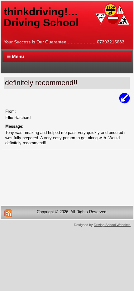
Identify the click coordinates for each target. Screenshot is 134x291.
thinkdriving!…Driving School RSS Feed (8, 213)
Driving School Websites (112, 225)
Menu (15, 56)
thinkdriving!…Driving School (41, 17)
